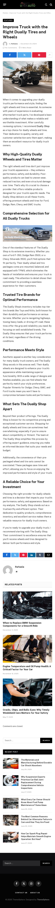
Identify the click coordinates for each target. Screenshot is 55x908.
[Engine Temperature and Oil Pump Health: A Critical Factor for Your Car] (27, 649)
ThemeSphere (43, 900)
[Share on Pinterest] (39, 55)
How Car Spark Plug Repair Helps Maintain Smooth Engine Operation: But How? (36, 836)
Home (5, 13)
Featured (8, 20)
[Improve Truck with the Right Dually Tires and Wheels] (27, 77)
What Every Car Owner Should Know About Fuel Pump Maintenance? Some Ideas (35, 802)
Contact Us (21, 893)
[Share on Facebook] (10, 55)
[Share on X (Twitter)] (24, 55)
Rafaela (14, 44)
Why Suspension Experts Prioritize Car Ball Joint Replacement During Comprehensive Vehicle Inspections (33, 782)
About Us (35, 893)
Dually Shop (43, 126)
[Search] (50, 4)
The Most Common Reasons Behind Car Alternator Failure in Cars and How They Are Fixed (36, 819)
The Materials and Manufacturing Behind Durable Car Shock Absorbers (36, 763)
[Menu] (4, 4)
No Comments (11, 48)
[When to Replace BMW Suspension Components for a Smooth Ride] (27, 605)
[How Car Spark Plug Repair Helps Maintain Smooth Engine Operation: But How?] (10, 837)
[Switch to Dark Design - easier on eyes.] (46, 4)
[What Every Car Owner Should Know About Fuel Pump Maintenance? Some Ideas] (10, 803)
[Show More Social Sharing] (49, 55)
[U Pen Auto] (27, 4)
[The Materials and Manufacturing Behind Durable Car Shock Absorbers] (10, 763)
